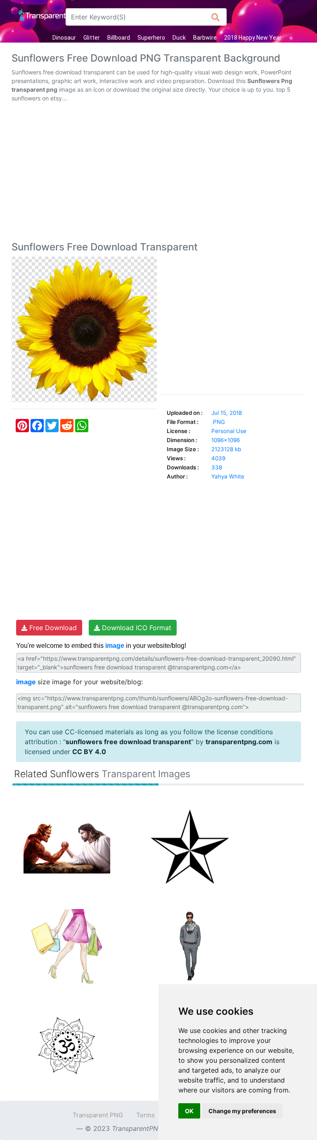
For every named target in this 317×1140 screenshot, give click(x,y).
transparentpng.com (239, 742)
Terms (145, 1115)
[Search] (216, 17)
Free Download (52, 628)
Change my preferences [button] (242, 1110)
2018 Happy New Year (253, 37)
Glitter (91, 37)
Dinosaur (64, 37)
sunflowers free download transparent (128, 742)
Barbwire (205, 37)
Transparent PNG (98, 1115)
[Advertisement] (158, 173)
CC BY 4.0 (89, 751)
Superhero (151, 37)
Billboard (118, 37)
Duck (179, 37)
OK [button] (189, 1110)
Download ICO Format (135, 628)
